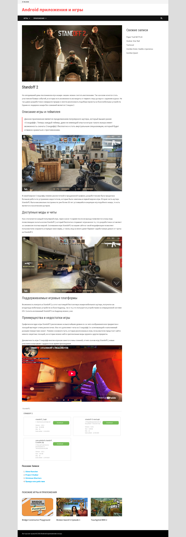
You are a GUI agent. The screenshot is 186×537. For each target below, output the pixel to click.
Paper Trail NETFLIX (134, 37)
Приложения (38, 18)
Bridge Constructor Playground (36, 519)
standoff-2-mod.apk (92, 419)
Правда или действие (35, 481)
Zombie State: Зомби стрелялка (139, 49)
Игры (26, 18)
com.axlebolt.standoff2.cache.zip (44, 441)
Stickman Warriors (33, 478)
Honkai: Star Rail (133, 41)
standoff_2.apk (41, 419)
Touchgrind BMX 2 (99, 519)
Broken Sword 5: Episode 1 (68, 519)
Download (60, 423)
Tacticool (130, 45)
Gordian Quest (132, 53)
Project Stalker (31, 475)
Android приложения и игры (52, 9)
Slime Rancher (31, 471)
